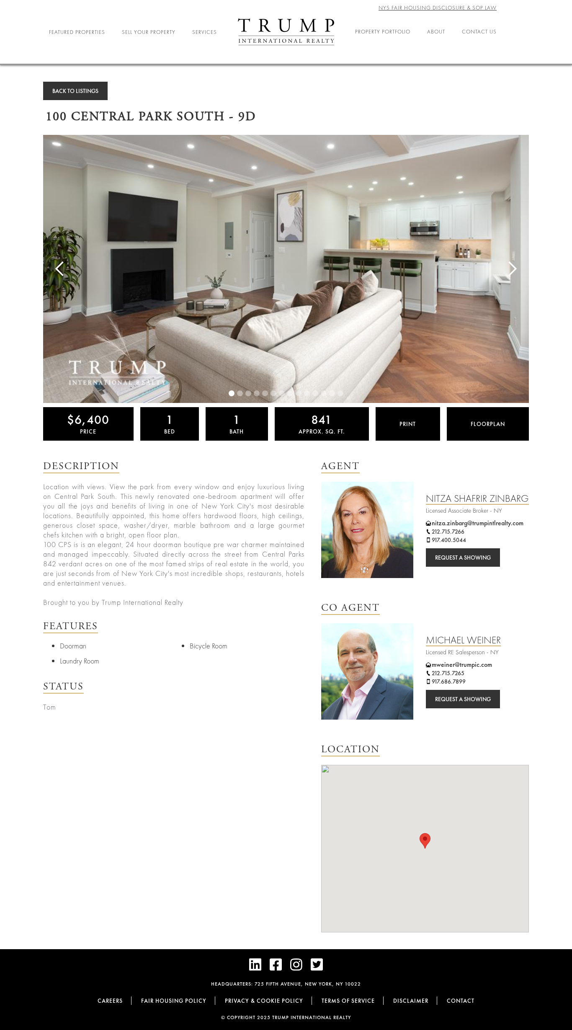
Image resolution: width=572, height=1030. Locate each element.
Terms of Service (348, 1000)
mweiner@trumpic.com (462, 664)
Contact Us (479, 31)
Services (204, 32)
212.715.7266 (448, 531)
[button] (425, 841)
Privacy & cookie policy (264, 1000)
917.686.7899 (449, 681)
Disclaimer (410, 1000)
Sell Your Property (148, 32)
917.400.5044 (449, 540)
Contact (460, 1000)
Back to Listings (75, 91)
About (436, 31)
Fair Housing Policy (173, 1000)
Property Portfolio (382, 31)
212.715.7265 (448, 673)
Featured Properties (77, 32)
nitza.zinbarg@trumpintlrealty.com (477, 523)
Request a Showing (463, 557)
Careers (110, 1000)
